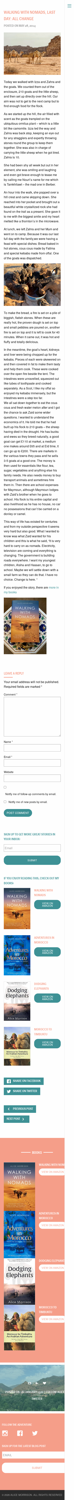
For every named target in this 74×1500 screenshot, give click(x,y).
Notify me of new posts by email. (28, 802)
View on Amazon (47, 904)
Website (8, 772)
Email (8, 757)
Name (8, 742)
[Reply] (29, 1383)
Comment (10, 694)
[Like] (44, 1383)
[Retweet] (37, 1383)
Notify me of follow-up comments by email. (30, 794)
